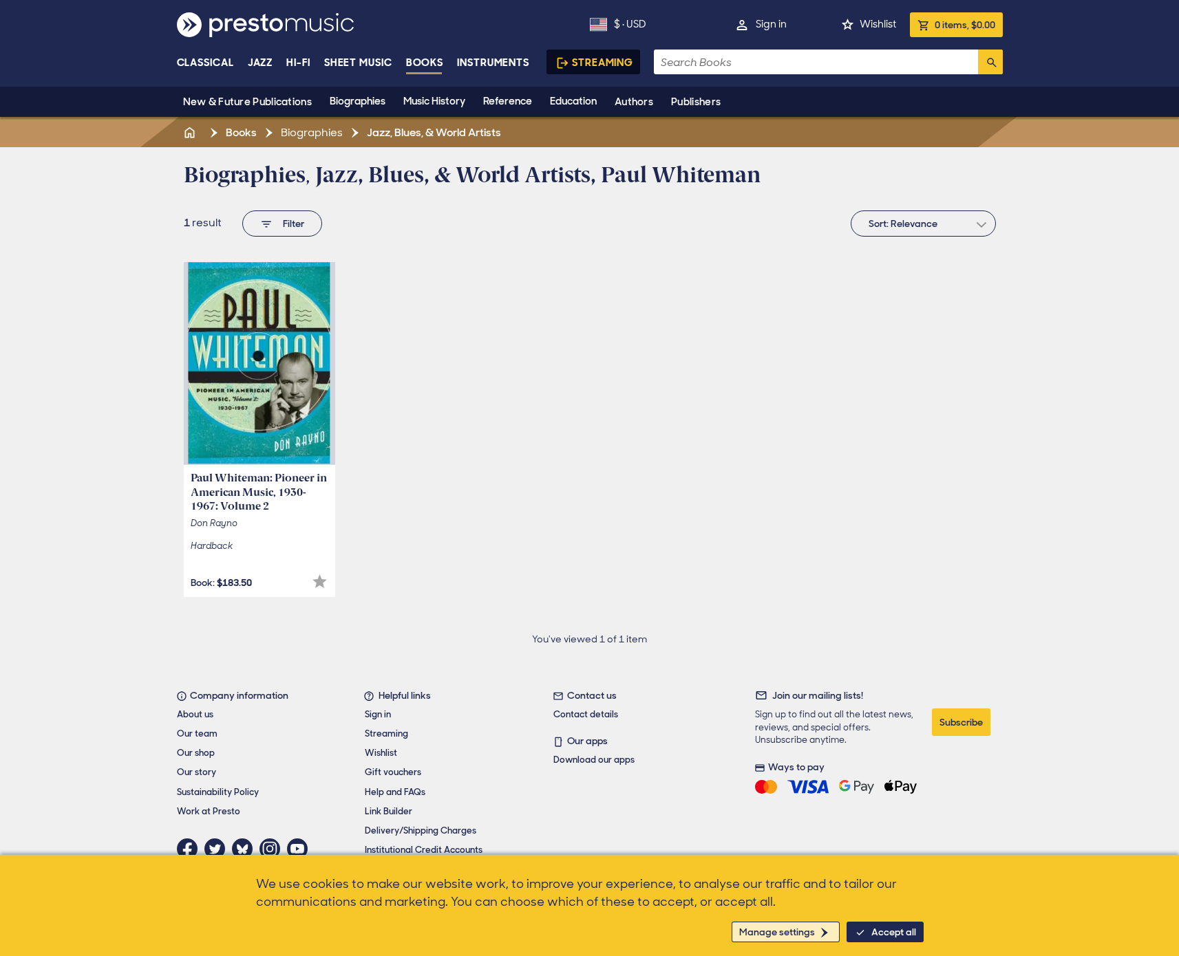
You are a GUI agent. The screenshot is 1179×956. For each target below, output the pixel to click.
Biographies (357, 101)
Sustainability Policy (218, 792)
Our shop (196, 753)
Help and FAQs (395, 792)
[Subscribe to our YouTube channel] (301, 848)
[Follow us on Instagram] (273, 848)
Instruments (493, 62)
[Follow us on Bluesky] (245, 848)
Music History (434, 101)
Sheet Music (358, 62)
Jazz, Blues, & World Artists (433, 132)
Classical (205, 62)
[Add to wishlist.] (319, 581)
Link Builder (388, 811)
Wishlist (878, 24)
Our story (196, 772)
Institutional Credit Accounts (423, 850)
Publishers (696, 102)
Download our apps (594, 759)
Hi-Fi (298, 62)
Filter (293, 223)
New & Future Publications (247, 102)
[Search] (990, 62)
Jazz (260, 62)
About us (195, 714)
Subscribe (961, 722)
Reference (507, 101)
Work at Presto (208, 811)
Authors (634, 102)
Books (425, 62)
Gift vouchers (393, 772)
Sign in (771, 24)
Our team (197, 733)
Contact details (585, 714)
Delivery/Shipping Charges (420, 830)
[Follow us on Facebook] (190, 848)
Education (573, 101)
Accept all (893, 932)
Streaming (602, 62)
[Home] (191, 132)
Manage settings (777, 932)
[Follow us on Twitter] (218, 848)
